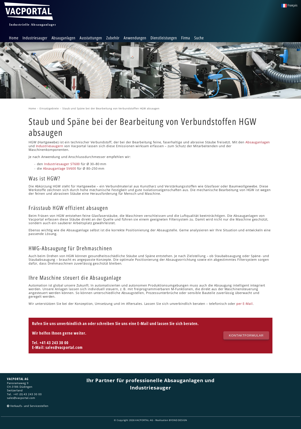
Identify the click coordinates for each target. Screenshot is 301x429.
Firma (185, 38)
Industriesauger (34, 38)
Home (13, 38)
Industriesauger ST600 (62, 164)
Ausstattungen (91, 38)
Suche (199, 38)
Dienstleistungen (163, 38)
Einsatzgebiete (49, 108)
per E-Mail (244, 304)
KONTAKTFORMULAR (246, 335)
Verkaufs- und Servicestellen (29, 406)
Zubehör (112, 38)
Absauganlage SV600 (59, 168)
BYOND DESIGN (178, 420)
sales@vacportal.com (64, 347)
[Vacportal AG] (29, 16)
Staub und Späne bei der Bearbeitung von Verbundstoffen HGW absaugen (111, 108)
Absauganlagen (63, 38)
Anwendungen (135, 38)
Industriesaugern (49, 146)
